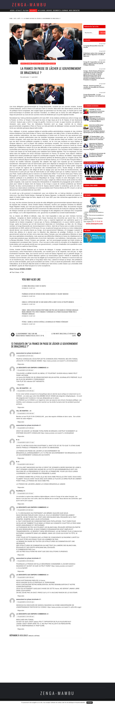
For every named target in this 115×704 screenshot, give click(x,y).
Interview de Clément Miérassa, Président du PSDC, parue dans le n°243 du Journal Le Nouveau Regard (93, 146)
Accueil (12, 10)
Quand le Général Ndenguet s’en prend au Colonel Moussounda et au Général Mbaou (97, 119)
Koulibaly (24, 635)
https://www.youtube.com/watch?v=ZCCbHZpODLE (60, 361)
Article (23, 63)
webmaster (25, 77)
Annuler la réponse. (34, 636)
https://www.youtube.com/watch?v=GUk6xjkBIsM (57, 433)
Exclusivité (33, 10)
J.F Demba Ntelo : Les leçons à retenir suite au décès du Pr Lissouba (97, 137)
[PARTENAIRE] (94, 211)
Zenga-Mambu (29, 4)
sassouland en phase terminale (27, 353)
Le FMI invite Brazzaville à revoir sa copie (63, 335)
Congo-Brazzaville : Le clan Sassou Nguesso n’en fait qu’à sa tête (94, 96)
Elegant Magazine (65, 701)
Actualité (19, 10)
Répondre (21, 364)
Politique (26, 10)
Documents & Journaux (60, 10)
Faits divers (41, 10)
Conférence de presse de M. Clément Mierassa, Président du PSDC (97, 154)
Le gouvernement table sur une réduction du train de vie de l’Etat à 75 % (30, 335)
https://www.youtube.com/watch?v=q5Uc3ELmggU (64, 607)
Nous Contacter (74, 10)
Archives (49, 10)
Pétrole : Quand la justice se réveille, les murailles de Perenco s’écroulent (45, 322)
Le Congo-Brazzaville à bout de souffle (34, 286)
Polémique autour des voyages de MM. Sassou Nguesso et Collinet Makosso (45, 294)
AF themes (76, 701)
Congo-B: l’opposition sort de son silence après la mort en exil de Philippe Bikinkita (48, 302)
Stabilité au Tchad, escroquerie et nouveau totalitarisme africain (96, 111)
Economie (29, 63)
